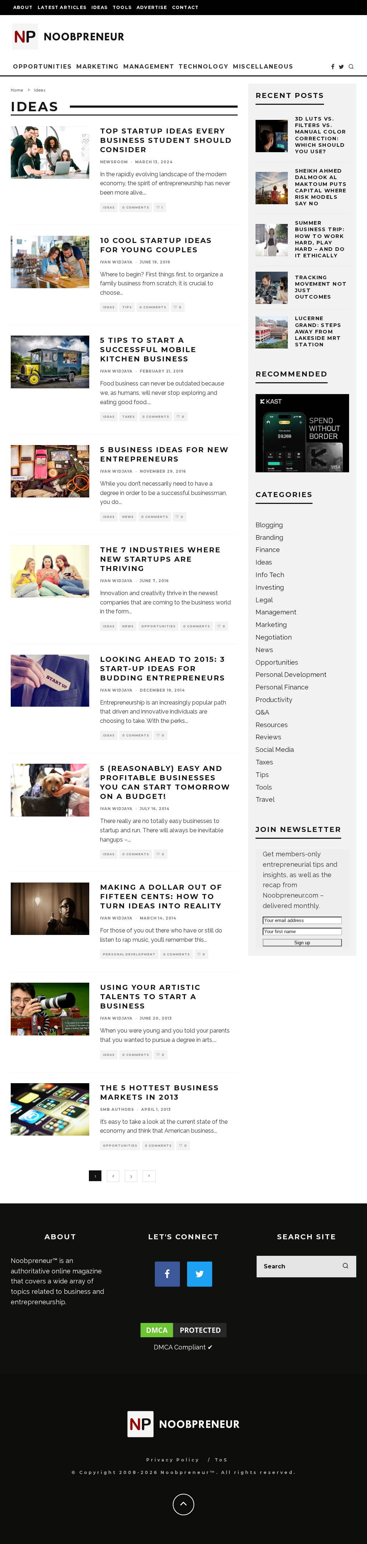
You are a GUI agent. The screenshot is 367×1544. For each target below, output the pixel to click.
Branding (269, 537)
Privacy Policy (173, 1460)
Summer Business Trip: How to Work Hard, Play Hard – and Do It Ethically (320, 239)
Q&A (262, 712)
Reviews (268, 737)
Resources (272, 725)
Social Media (275, 749)
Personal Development (129, 954)
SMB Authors (117, 1109)
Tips (127, 307)
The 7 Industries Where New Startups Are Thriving (160, 559)
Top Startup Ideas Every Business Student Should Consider (166, 140)
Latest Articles (62, 7)
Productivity (274, 699)
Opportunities (42, 66)
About (23, 7)
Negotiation (274, 637)
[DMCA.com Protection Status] (183, 1337)
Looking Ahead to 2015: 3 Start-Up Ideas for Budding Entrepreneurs (162, 668)
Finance (268, 549)
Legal (264, 600)
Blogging (269, 525)
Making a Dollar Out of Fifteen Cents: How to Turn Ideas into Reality (161, 896)
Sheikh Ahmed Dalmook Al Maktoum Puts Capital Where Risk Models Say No (321, 187)
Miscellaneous (263, 66)
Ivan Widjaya (116, 262)
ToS (221, 1460)
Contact (185, 7)
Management (148, 66)
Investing (270, 587)
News (128, 517)
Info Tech (270, 575)
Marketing (97, 66)
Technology (203, 66)
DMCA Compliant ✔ (183, 1347)
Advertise (152, 7)
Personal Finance (282, 687)
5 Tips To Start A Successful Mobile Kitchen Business (148, 349)
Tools (122, 7)
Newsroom (114, 162)
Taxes (128, 416)
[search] (345, 1266)
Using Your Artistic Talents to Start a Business (150, 996)
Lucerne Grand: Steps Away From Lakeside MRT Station (318, 331)
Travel (265, 799)
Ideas (99, 7)
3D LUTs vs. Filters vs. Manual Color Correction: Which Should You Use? (320, 135)
